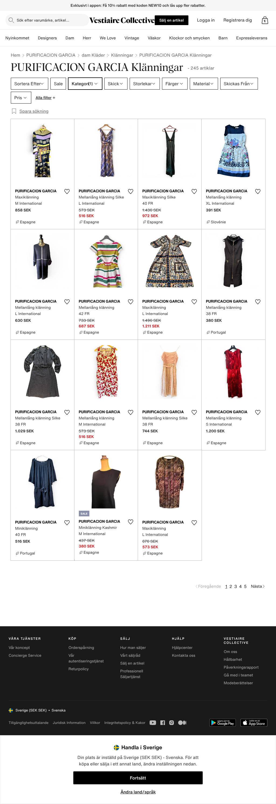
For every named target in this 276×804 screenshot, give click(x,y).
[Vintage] (143, 38)
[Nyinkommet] (33, 38)
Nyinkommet (17, 38)
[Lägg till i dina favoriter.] (67, 191)
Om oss (230, 652)
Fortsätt (138, 778)
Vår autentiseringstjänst (86, 658)
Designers (47, 38)
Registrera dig (237, 20)
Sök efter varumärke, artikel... (43, 20)
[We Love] (120, 38)
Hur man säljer (133, 648)
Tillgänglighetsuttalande (29, 722)
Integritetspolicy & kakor (124, 722)
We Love (108, 38)
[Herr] (95, 38)
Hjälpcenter (182, 648)
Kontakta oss (183, 655)
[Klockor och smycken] (214, 38)
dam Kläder (93, 55)
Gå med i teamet (238, 675)
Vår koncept (19, 648)
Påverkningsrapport (241, 667)
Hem (15, 55)
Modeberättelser (238, 683)
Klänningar (122, 55)
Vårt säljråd (130, 655)
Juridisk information (69, 722)
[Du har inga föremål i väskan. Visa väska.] (265, 20)
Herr (87, 38)
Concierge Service (25, 655)
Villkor (95, 722)
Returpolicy (78, 669)
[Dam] (78, 38)
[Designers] (61, 38)
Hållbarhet (233, 659)
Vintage (132, 38)
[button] (265, 20)
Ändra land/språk (138, 792)
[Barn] (232, 38)
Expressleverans (251, 38)
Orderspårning (81, 648)
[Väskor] (165, 38)
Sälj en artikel (171, 20)
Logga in (206, 20)
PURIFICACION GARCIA (50, 55)
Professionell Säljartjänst (131, 674)
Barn (222, 38)
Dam (69, 38)
